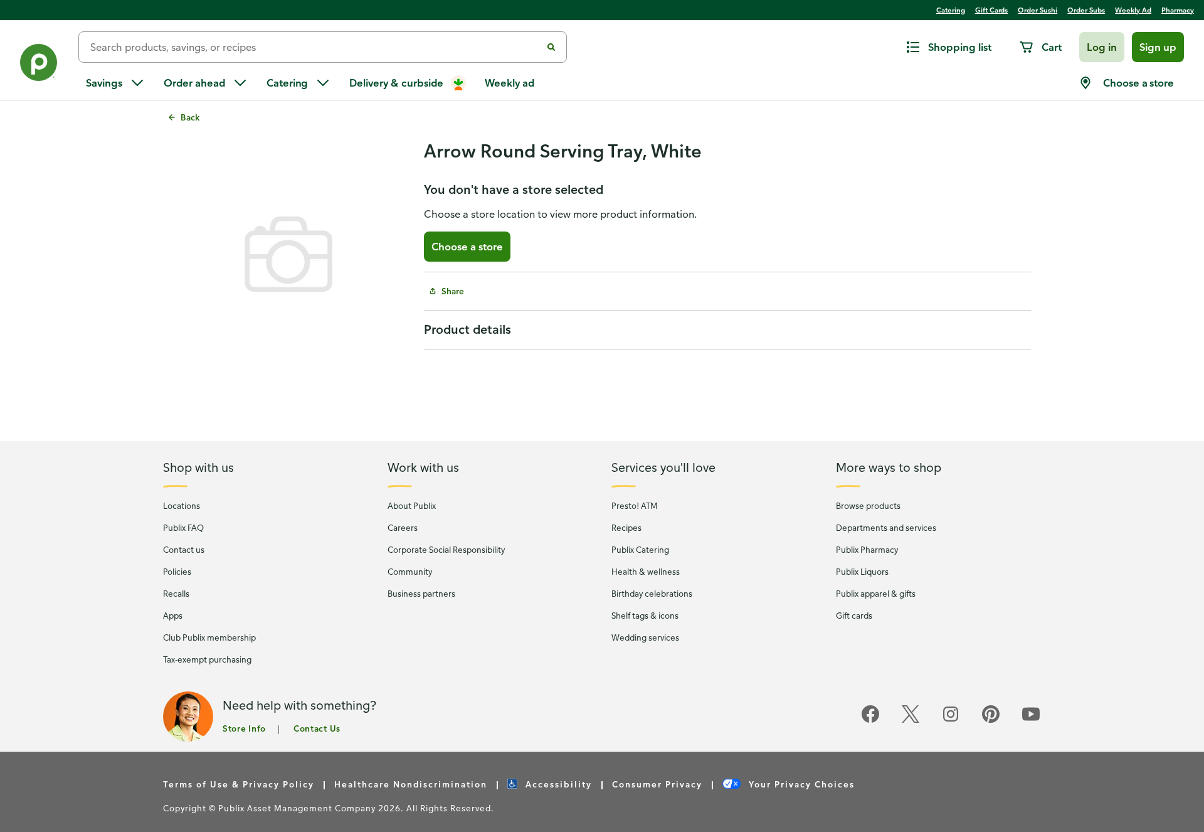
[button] (1101, 47)
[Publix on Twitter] (910, 720)
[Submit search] (551, 47)
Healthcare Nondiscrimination (410, 784)
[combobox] (315, 47)
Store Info (244, 728)
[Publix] (39, 65)
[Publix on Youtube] (1031, 720)
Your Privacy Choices (800, 784)
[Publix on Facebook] (870, 720)
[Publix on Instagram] (951, 720)
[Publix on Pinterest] (991, 720)
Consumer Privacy (657, 784)
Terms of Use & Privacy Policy (238, 784)
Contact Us (317, 728)
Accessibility (557, 784)
